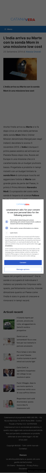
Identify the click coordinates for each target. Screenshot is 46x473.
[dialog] (23, 236)
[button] (23, 232)
